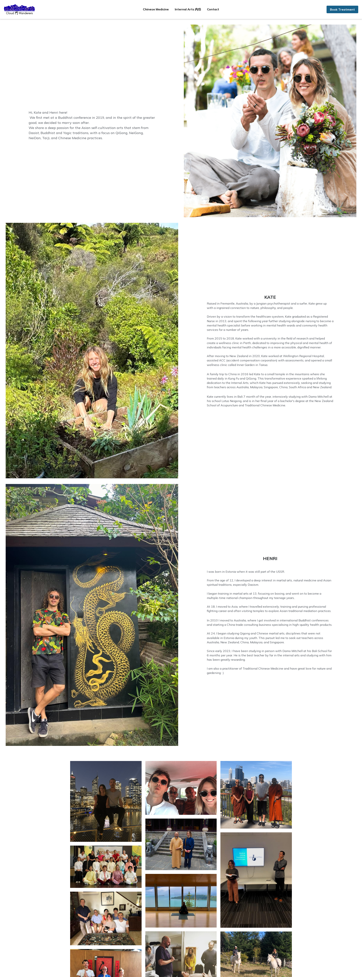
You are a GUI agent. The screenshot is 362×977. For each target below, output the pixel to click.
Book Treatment (342, 9)
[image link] (19, 9)
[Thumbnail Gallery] (106, 801)
